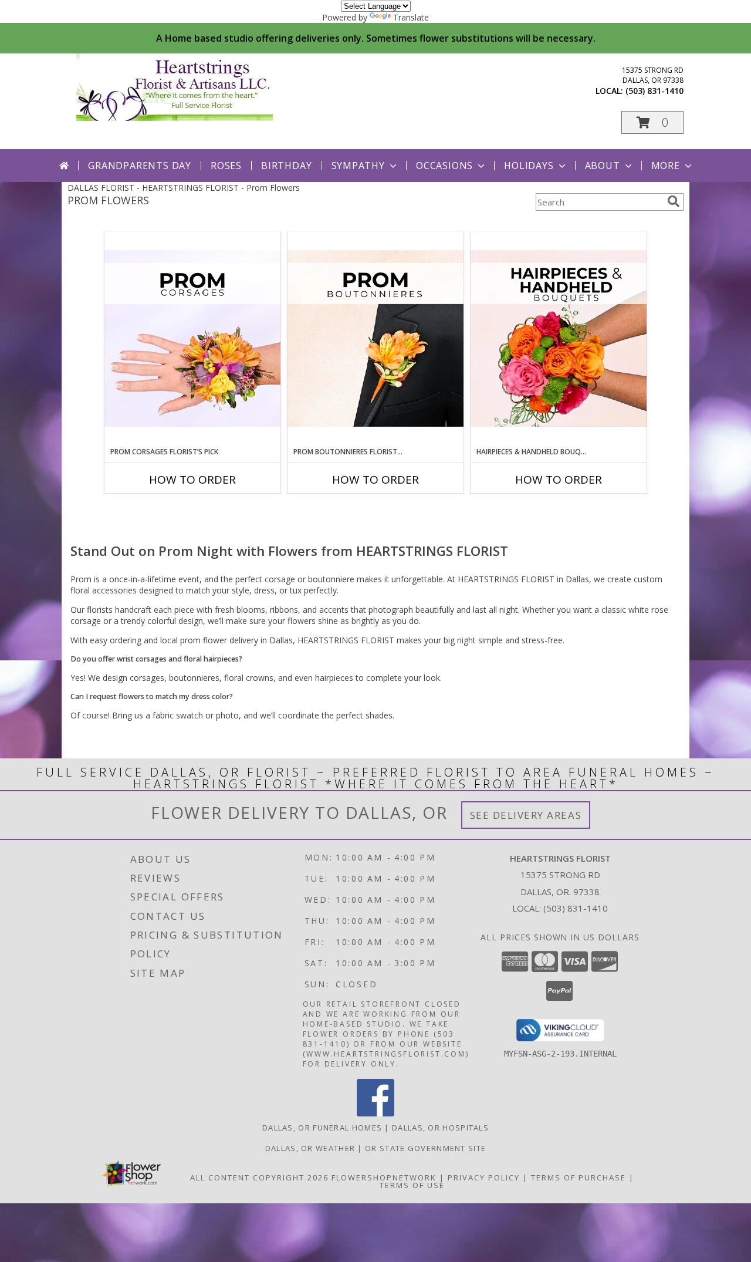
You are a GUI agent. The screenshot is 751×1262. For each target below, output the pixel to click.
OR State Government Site (425, 1148)
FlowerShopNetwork (384, 1177)
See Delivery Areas (526, 815)
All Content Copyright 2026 (259, 1177)
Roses (226, 165)
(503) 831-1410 (654, 90)
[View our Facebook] (375, 1113)
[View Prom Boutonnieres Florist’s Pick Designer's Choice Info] (375, 339)
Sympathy (358, 165)
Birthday (286, 165)
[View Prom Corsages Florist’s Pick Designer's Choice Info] (192, 339)
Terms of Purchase (578, 1177)
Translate (411, 17)
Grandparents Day (139, 165)
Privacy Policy (484, 1177)
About (602, 165)
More (665, 165)
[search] (673, 201)
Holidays (528, 165)
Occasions (444, 165)
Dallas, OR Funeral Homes (322, 1127)
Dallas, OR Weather (310, 1148)
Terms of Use (412, 1185)
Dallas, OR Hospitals (440, 1127)
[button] (652, 122)
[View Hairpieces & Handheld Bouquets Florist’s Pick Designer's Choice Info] (559, 339)
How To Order (192, 479)
